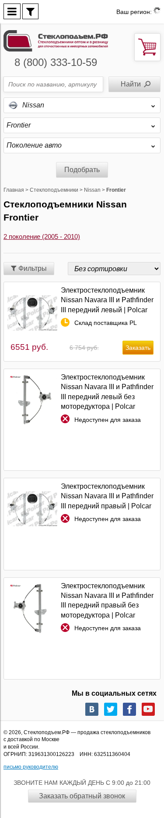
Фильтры (32, 268)
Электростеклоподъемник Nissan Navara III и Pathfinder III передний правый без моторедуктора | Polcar (107, 600)
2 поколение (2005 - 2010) (41, 236)
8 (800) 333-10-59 (55, 62)
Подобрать (82, 169)
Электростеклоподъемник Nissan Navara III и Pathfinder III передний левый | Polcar (107, 300)
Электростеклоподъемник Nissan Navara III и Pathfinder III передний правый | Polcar (107, 496)
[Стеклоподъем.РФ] (55, 40)
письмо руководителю (30, 767)
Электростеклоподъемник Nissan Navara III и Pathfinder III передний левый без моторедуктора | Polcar (107, 391)
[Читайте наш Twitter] (110, 709)
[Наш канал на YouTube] (148, 709)
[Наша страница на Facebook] (129, 709)
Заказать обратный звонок (82, 796)
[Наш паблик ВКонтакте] (91, 709)
